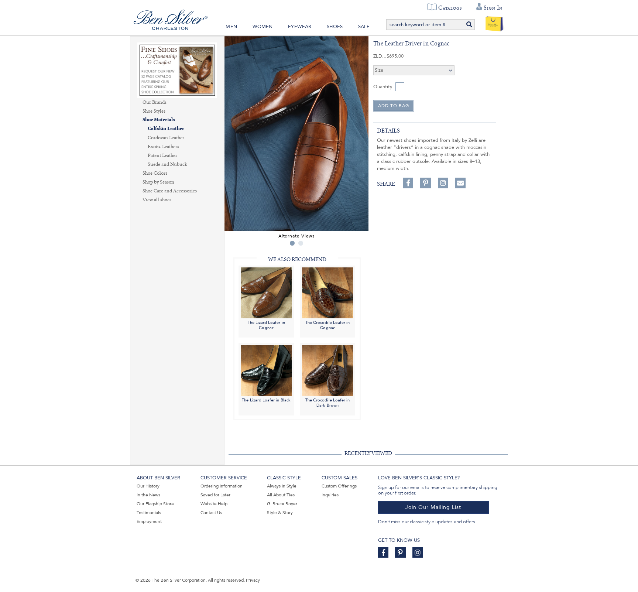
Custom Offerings (339, 486)
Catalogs (450, 8)
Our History (148, 486)
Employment (149, 521)
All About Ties (281, 495)
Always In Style (281, 486)
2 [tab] (300, 243)
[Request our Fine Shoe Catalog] (177, 69)
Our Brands (155, 102)
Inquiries (330, 495)
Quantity (382, 86)
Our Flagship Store (155, 504)
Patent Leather (162, 155)
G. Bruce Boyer (282, 504)
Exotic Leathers (163, 146)
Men (231, 26)
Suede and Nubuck (167, 164)
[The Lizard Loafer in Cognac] (266, 292)
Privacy (253, 580)
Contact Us (211, 513)
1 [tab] (292, 243)
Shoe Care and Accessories (170, 191)
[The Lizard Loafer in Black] (266, 370)
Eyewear (299, 26)
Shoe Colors (155, 173)
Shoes (335, 26)
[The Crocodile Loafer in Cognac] (327, 292)
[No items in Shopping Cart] (494, 22)
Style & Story (280, 513)
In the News (148, 495)
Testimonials (149, 513)
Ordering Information (221, 486)
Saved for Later (215, 495)
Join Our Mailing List (433, 507)
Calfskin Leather (166, 128)
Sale (364, 26)
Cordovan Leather (166, 137)
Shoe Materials (159, 119)
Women (263, 26)
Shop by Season (158, 182)
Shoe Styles (154, 111)
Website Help (213, 504)
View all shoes (157, 199)
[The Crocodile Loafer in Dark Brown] (327, 370)
